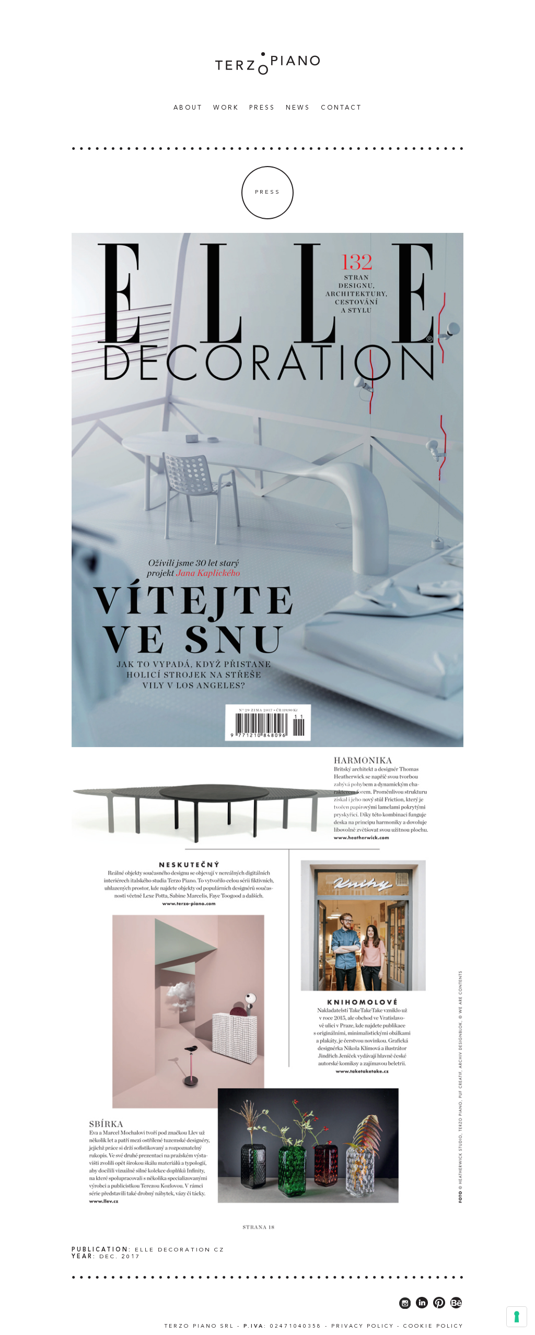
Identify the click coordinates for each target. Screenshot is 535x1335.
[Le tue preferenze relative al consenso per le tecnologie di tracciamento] (517, 1317)
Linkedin (422, 1303)
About (188, 108)
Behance (456, 1303)
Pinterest (439, 1303)
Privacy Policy (362, 1326)
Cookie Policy (433, 1326)
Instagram (405, 1303)
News (298, 108)
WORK (226, 108)
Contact (341, 108)
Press (262, 108)
